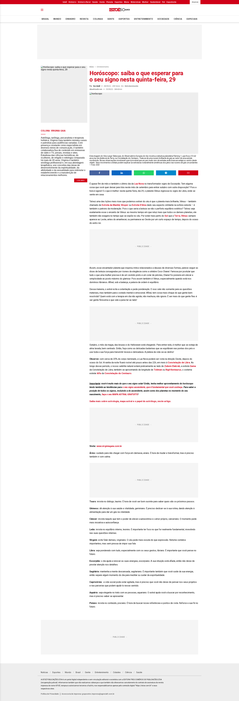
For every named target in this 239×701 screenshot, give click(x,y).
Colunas (98, 19)
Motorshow (136, 2)
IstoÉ (65, 2)
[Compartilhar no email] (188, 172)
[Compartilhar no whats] (144, 172)
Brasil (45, 19)
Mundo (57, 19)
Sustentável (155, 2)
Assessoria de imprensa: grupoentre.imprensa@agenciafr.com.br (88, 694)
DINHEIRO (70, 19)
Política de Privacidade (50, 694)
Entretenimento (143, 19)
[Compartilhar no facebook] (99, 172)
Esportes (118, 2)
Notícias (44, 672)
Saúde (95, 2)
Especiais (192, 19)
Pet (163, 2)
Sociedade (163, 19)
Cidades (117, 672)
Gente (102, 2)
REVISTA (84, 19)
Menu (126, 2)
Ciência (178, 19)
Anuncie (195, 2)
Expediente (171, 2)
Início (91, 67)
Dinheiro (72, 2)
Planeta (109, 2)
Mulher (145, 2)
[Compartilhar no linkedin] (122, 172)
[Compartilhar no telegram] (166, 172)
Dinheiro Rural (84, 2)
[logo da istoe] (119, 10)
